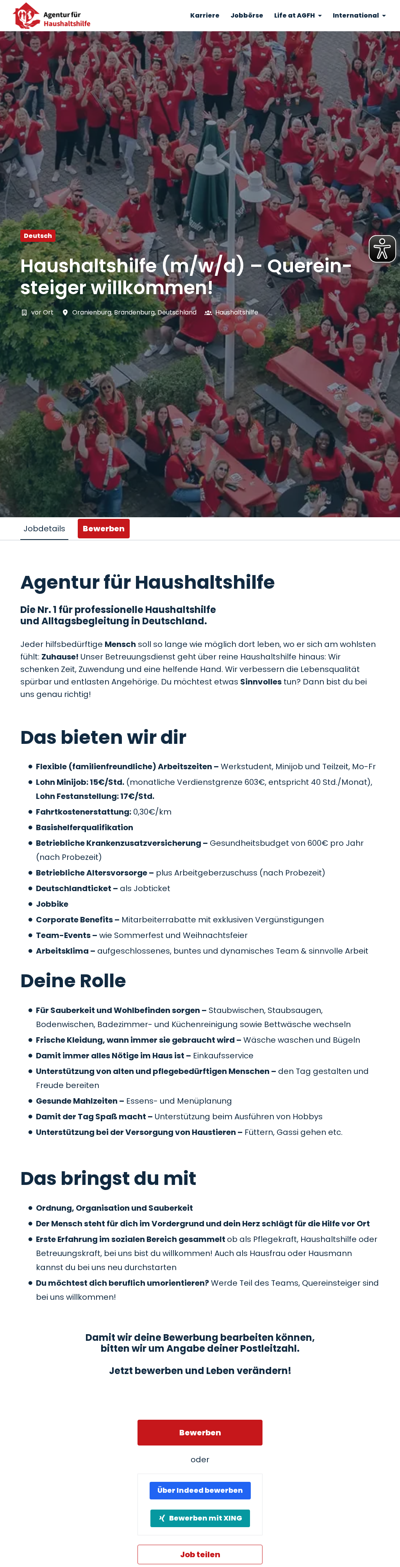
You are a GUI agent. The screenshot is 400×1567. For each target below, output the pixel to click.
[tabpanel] (200, 1067)
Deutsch (38, 235)
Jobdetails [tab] (44, 528)
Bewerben (200, 1432)
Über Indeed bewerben (200, 1490)
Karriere (205, 15)
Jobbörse (246, 15)
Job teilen (200, 1554)
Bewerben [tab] (104, 528)
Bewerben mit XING (205, 1518)
